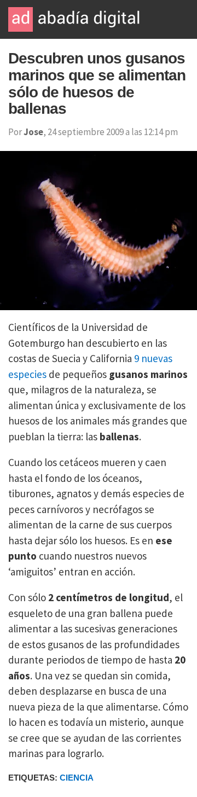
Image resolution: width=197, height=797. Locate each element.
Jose (33, 132)
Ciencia (77, 777)
